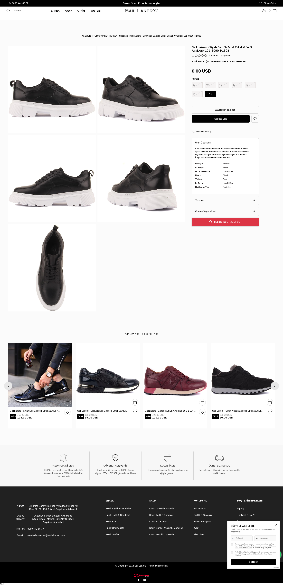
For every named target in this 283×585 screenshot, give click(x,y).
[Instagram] (144, 580)
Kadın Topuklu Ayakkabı (161, 534)
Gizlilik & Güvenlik (203, 515)
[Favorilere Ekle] (255, 119)
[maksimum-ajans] (141, 575)
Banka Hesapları (202, 521)
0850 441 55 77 (20, 3)
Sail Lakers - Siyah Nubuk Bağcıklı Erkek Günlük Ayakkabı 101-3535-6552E (237, 411)
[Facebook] (138, 580)
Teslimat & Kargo (246, 515)
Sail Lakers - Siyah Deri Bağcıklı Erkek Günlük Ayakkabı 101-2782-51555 (35, 411)
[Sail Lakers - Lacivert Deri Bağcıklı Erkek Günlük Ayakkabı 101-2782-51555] (108, 375)
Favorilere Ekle (67, 412)
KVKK (196, 528)
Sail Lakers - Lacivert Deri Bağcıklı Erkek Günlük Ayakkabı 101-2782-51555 (102, 411)
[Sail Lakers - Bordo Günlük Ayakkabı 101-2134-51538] (175, 375)
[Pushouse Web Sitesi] (275, 567)
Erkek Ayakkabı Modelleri (118, 508)
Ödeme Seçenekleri (205, 211)
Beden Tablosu (227, 110)
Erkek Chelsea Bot (115, 528)
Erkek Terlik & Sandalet (118, 515)
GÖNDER (253, 562)
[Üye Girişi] (264, 11)
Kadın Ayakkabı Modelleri (162, 508)
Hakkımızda (200, 508)
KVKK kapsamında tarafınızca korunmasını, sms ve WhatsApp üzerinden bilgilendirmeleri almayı (255, 553)
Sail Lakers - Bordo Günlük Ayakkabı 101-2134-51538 (170, 411)
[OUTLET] (96, 10)
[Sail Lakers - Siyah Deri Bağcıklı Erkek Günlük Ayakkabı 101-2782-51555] (40, 375)
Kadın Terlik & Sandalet (161, 515)
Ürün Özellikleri (203, 143)
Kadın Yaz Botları (158, 521)
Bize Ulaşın (199, 534)
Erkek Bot (111, 521)
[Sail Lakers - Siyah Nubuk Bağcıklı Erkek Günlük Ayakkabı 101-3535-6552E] (243, 375)
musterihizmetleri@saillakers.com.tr (46, 535)
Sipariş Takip (270, 3)
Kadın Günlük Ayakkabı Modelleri (166, 528)
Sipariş (240, 508)
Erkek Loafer (112, 534)
